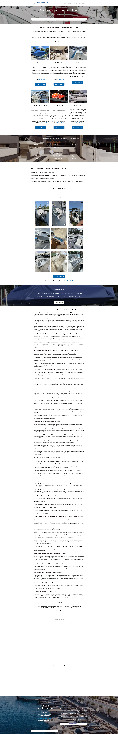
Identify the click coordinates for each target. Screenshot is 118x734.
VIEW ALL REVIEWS (59, 302)
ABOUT (79, 3)
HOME (65, 3)
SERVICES (69, 3)
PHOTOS (75, 3)
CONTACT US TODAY (73, 723)
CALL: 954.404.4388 (59, 19)
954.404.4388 (41, 79)
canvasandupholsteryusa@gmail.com (59, 616)
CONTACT (84, 3)
